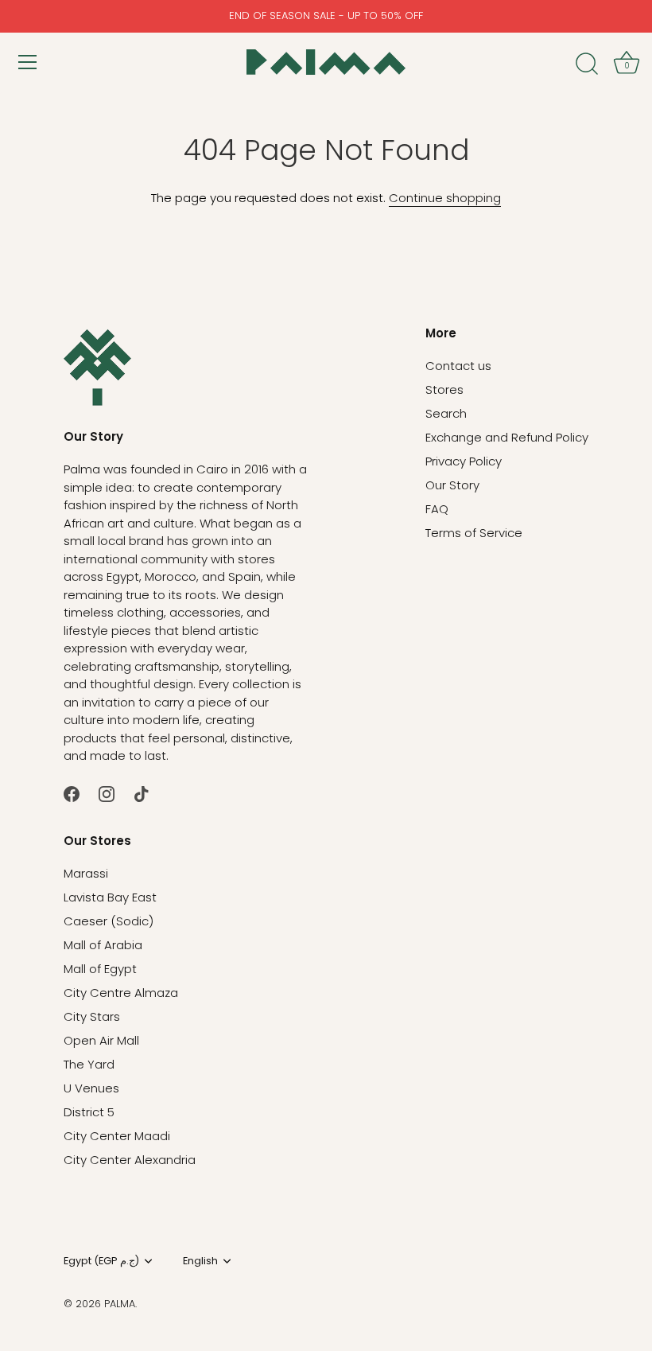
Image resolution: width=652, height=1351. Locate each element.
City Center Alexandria (130, 1159)
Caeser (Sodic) (108, 921)
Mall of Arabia (103, 944)
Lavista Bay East (110, 897)
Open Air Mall (101, 1040)
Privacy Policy (463, 461)
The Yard (89, 1064)
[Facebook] (72, 793)
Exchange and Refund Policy (506, 437)
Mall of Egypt (100, 968)
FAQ (436, 508)
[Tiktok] (141, 793)
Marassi (86, 873)
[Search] (586, 64)
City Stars (92, 1016)
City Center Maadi (117, 1135)
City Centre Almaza (121, 992)
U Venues (91, 1088)
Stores (444, 389)
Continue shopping (445, 197)
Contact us (458, 365)
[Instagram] (106, 793)
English (200, 1261)
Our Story (452, 485)
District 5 (89, 1112)
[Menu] (27, 62)
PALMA (119, 1303)
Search (446, 413)
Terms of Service (473, 532)
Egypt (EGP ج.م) (101, 1261)
